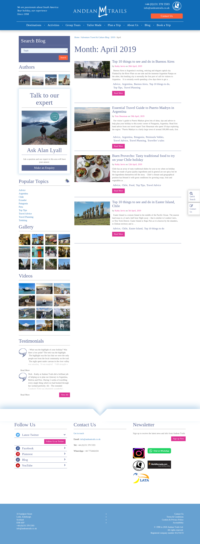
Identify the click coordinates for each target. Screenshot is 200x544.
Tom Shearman (121, 116)
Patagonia (139, 137)
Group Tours (73, 25)
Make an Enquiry (44, 167)
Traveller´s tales (156, 140)
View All (64, 395)
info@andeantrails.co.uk (157, 8)
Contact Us (167, 15)
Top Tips (117, 87)
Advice (116, 84)
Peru (21, 207)
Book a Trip (164, 25)
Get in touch (79, 433)
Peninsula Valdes (154, 137)
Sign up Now (178, 439)
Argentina (127, 84)
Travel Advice (120, 140)
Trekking (23, 220)
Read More (118, 93)
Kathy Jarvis (120, 66)
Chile (125, 185)
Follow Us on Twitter (55, 441)
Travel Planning (132, 87)
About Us (132, 25)
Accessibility (178, 523)
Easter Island (136, 228)
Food (131, 185)
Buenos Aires (141, 84)
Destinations (33, 25)
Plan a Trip (114, 25)
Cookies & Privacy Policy (172, 520)
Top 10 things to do (159, 84)
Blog (147, 25)
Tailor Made (94, 25)
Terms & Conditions (175, 517)
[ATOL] (176, 6)
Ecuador (23, 200)
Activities (53, 25)
